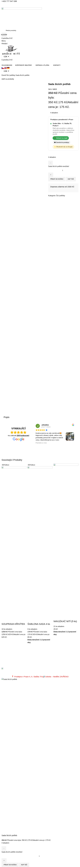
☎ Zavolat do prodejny (61, 142)
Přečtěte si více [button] (41, 443)
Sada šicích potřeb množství (58, 166)
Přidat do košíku (56, 179)
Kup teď (71, 179)
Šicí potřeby (60, 195)
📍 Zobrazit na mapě (60, 138)
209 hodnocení (23, 435)
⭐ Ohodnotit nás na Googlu (63, 147)
